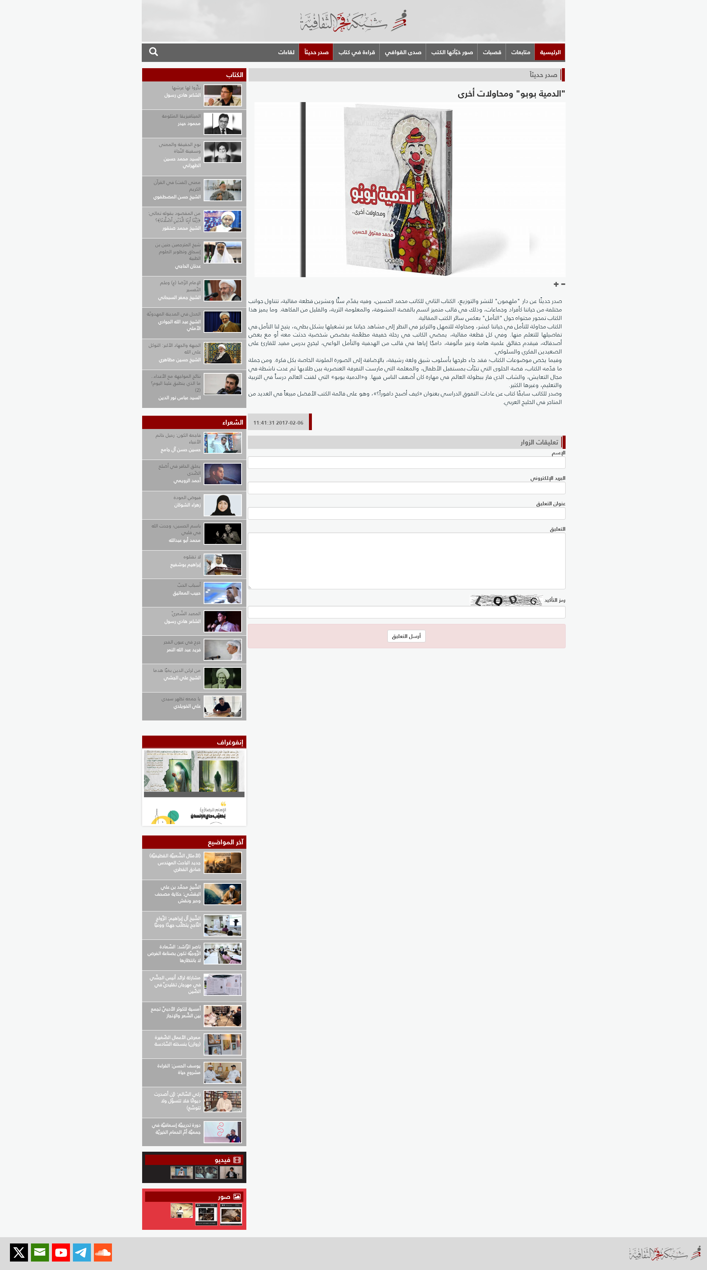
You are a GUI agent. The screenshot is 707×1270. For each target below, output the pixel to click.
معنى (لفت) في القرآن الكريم (177, 185)
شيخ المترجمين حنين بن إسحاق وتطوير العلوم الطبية (178, 251)
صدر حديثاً (317, 52)
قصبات (492, 52)
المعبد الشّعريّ (186, 613)
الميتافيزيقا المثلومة (181, 116)
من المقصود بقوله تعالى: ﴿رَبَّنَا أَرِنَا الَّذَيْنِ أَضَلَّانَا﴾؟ (174, 216)
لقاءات (286, 52)
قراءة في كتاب (357, 52)
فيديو (223, 1159)
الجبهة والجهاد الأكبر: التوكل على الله (175, 348)
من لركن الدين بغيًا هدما (177, 670)
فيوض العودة (187, 497)
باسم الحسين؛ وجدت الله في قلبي (176, 529)
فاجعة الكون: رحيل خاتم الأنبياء (178, 438)
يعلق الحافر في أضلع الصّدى (180, 469)
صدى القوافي (403, 52)
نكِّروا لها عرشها (186, 87)
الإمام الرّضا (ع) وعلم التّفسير (180, 286)
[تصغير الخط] (563, 284)
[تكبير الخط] (556, 284)
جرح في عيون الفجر (182, 642)
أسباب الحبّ (189, 585)
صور (225, 1196)
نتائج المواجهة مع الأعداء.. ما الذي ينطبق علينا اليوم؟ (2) (176, 383)
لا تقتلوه (192, 557)
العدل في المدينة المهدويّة (174, 314)
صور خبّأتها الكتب (452, 52)
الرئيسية (550, 52)
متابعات (520, 52)
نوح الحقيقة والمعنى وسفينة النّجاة (180, 147)
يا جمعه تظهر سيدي (181, 698)
